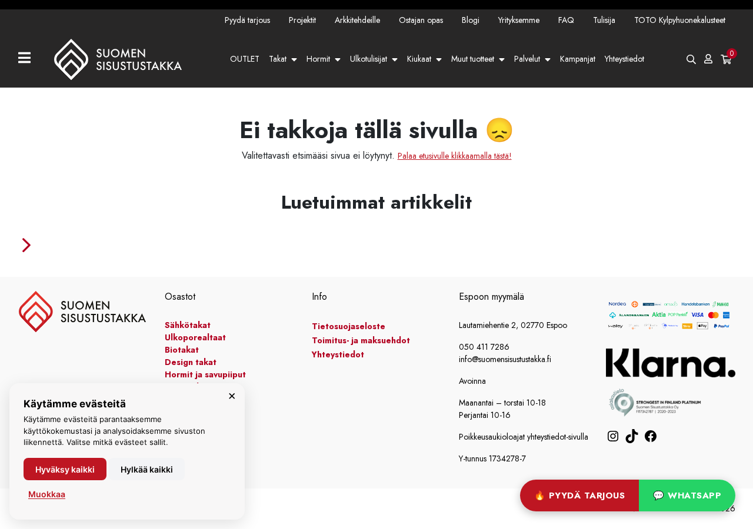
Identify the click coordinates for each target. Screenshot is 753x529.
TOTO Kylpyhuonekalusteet (679, 20)
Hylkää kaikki (147, 469)
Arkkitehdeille (357, 20)
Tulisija (604, 20)
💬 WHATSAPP (687, 495)
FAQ (566, 20)
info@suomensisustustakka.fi (505, 359)
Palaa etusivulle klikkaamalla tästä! (455, 156)
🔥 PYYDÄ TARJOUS (579, 495)
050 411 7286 (484, 347)
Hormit (318, 59)
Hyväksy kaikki (65, 469)
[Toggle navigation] (29, 59)
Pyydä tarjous (247, 20)
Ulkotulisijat (368, 59)
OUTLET (244, 59)
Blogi (470, 20)
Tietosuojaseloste (348, 326)
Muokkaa (46, 494)
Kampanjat (577, 59)
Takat (277, 59)
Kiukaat (419, 59)
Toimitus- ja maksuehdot (361, 340)
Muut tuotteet (472, 59)
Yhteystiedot (624, 59)
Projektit (302, 20)
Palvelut (527, 59)
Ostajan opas (421, 20)
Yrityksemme (518, 20)
